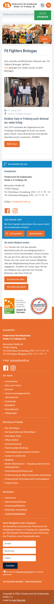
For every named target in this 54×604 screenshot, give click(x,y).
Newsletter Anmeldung (16, 509)
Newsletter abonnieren (16, 287)
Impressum (10, 497)
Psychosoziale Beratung (16, 448)
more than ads (18, 600)
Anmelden (10, 565)
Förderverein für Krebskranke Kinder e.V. (22, 14)
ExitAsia (11, 114)
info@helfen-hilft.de (21, 201)
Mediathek (10, 405)
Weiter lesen (12, 144)
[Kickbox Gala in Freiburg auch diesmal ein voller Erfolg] (26, 92)
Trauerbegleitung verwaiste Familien (22, 452)
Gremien (9, 389)
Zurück (45, 39)
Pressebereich (12, 409)
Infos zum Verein (13, 385)
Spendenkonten (35, 233)
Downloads (10, 401)
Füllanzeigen (11, 413)
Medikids (9, 460)
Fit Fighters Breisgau (23, 114)
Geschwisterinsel (13, 444)
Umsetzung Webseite (15, 505)
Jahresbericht (11, 397)
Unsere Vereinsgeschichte (17, 393)
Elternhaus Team (13, 436)
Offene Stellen (11, 440)
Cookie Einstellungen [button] (15, 514)
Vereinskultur (11, 381)
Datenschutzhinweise (33, 581)
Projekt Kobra (11, 483)
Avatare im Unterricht (15, 456)
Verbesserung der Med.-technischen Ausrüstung (28, 475)
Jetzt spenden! (16, 233)
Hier (6, 67)
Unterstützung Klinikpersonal (19, 471)
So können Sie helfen (15, 279)
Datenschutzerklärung (15, 502)
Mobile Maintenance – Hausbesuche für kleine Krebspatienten (27, 465)
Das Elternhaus (12, 428)
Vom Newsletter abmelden (13, 581)
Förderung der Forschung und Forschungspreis (27, 479)
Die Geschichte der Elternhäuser (20, 432)
